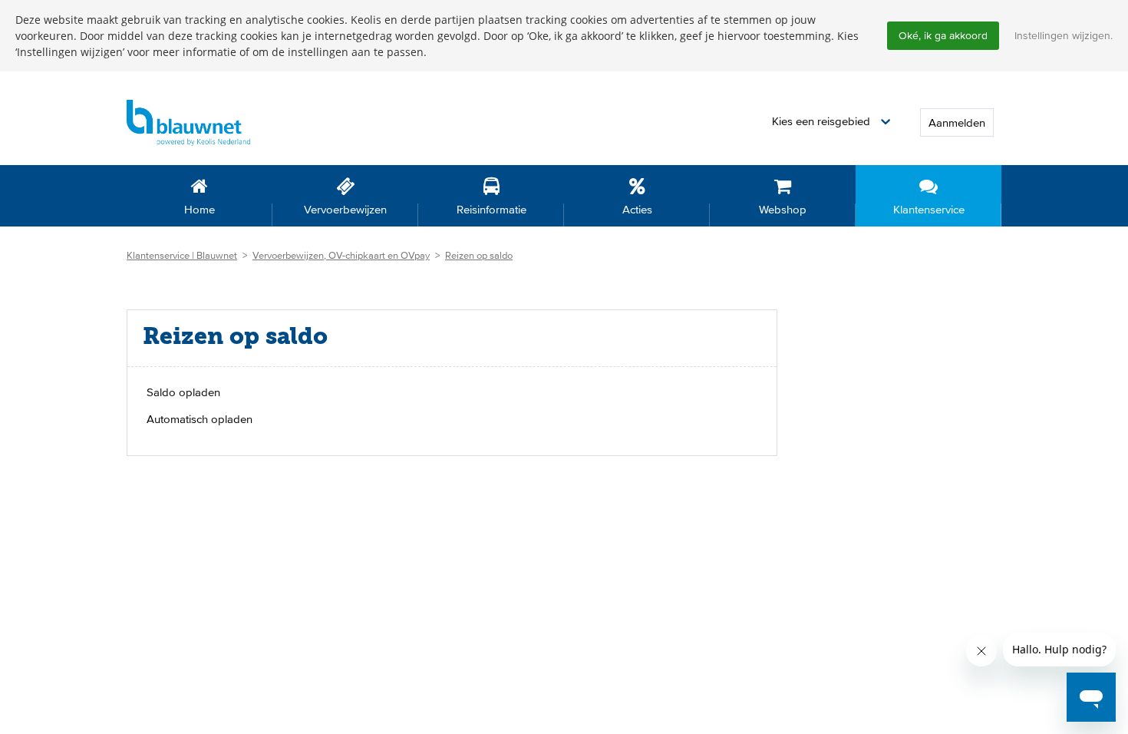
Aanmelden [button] (956, 122)
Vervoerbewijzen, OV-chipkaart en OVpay (341, 255)
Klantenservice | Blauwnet (182, 255)
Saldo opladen (183, 391)
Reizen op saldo (479, 255)
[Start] (188, 121)
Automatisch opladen (199, 418)
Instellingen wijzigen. (1063, 35)
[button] (831, 121)
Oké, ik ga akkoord (943, 35)
